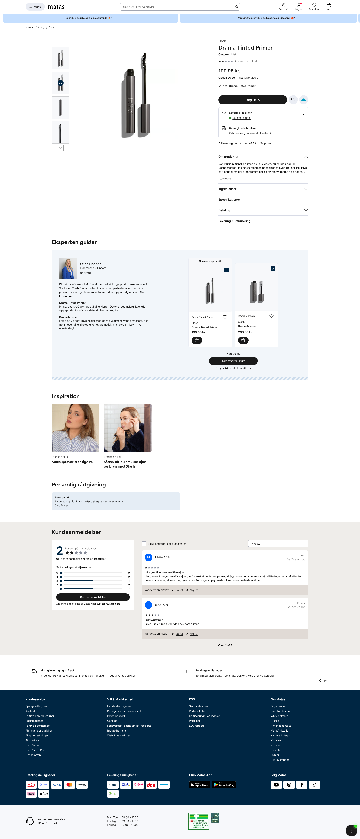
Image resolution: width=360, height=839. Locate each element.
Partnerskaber (197, 711)
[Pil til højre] (357, 18)
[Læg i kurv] (197, 340)
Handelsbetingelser (119, 706)
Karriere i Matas (280, 735)
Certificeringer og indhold (204, 715)
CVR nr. (275, 754)
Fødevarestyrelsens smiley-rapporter (129, 725)
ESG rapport (196, 725)
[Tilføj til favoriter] (293, 99)
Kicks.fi (275, 750)
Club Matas (32, 745)
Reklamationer (34, 720)
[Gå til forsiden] (56, 7)
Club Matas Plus (35, 750)
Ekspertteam (33, 740)
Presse (275, 720)
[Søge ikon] (237, 7)
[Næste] (61, 148)
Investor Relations (281, 711)
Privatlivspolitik (116, 715)
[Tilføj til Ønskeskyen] (303, 99)
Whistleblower (279, 715)
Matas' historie (279, 730)
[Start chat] (351, 830)
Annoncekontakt (281, 725)
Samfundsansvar (199, 706)
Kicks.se (276, 740)
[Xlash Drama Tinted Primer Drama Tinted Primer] (210, 306)
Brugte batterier (117, 730)
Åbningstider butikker (39, 730)
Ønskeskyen (33, 754)
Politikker (194, 720)
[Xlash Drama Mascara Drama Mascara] (256, 305)
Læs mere (65, 296)
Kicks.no (276, 745)
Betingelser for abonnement (124, 711)
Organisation (278, 706)
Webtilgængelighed (119, 735)
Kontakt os (32, 711)
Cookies (112, 720)
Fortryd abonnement (38, 725)
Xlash (222, 41)
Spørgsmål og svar (37, 706)
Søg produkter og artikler (138, 6)
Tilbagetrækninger (37, 735)
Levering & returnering (234, 221)
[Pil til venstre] (320, 681)
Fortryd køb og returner (40, 715)
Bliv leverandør (280, 759)
